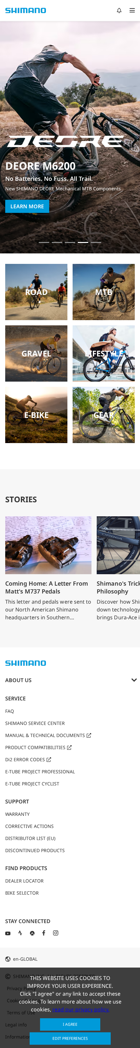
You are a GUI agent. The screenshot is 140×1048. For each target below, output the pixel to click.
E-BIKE (36, 414)
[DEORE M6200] (83, 242)
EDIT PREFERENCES (70, 1038)
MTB (103, 291)
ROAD (36, 291)
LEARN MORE (27, 206)
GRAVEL (36, 353)
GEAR (103, 414)
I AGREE (70, 1024)
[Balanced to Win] (57, 242)
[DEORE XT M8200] (70, 242)
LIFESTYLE (104, 353)
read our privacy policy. (80, 1009)
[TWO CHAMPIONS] (44, 242)
